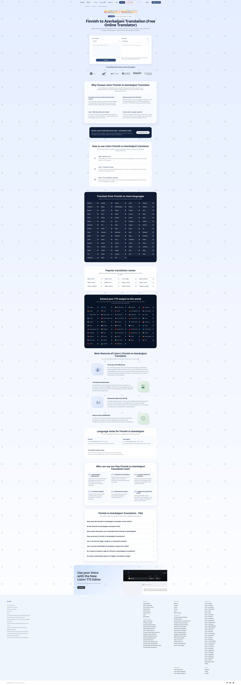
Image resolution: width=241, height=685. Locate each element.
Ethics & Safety (177, 613)
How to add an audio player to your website (17, 637)
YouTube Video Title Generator (150, 643)
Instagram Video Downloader (181, 624)
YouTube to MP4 (178, 619)
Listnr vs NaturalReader (210, 626)
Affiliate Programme (12, 609)
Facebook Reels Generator (149, 624)
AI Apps (206, 663)
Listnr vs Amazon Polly (210, 643)
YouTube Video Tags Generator (150, 641)
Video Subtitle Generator (149, 628)
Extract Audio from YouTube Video (182, 621)
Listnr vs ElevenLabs (209, 620)
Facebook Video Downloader (181, 623)
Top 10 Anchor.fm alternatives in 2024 (16, 617)
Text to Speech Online (148, 607)
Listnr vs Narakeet (209, 648)
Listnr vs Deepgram (209, 654)
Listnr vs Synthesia (209, 624)
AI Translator (146, 616)
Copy (148, 38)
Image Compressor (178, 641)
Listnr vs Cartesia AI (209, 646)
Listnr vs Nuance (209, 637)
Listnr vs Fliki (208, 613)
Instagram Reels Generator (149, 626)
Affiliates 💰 (110, 2)
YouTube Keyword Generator (150, 647)
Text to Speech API (178, 669)
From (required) (95, 38)
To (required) (124, 38)
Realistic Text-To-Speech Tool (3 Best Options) (17, 631)
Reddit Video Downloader (180, 636)
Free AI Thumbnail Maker (180, 632)
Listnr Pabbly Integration (180, 673)
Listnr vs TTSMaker (209, 652)
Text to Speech (146, 603)
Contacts (176, 605)
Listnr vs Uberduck (209, 618)
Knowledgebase (11, 605)
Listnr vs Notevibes (209, 614)
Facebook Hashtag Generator (150, 636)
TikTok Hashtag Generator (149, 638)
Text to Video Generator (149, 630)
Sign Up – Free (156, 2)
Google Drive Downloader (180, 634)
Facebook (207, 669)
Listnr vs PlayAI (208, 603)
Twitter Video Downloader (180, 630)
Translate (122, 2)
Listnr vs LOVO (208, 660)
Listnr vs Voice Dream (210, 633)
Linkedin (207, 673)
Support (176, 603)
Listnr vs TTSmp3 (209, 605)
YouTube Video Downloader (180, 617)
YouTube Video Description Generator (152, 645)
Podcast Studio (146, 613)
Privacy (175, 609)
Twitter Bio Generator (148, 639)
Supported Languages (12, 607)
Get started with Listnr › (143, 132)
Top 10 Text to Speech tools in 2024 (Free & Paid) (18, 615)
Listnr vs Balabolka (209, 656)
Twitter (206, 671)
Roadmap (9, 611)
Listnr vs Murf (208, 611)
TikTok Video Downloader (180, 626)
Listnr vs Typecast (209, 629)
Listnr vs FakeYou (209, 616)
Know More (81, 587)
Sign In (147, 2)
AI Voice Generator (147, 605)
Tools (116, 2)
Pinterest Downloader (179, 638)
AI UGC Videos (130, 2)
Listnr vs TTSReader (209, 645)
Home (88, 6)
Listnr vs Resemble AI (210, 628)
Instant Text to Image (179, 645)
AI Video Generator (147, 623)
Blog (8, 613)
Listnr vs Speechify (209, 658)
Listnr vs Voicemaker (210, 609)
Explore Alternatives (209, 661)
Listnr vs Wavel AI (209, 639)
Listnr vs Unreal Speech (210, 641)
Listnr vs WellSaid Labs (210, 622)
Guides (175, 607)
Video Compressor (178, 639)
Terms (175, 611)
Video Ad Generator (148, 621)
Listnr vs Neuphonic (209, 635)
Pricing (95, 2)
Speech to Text (146, 609)
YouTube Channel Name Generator (151, 632)
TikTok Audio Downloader (180, 628)
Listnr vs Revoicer (209, 631)
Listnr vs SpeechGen (209, 650)
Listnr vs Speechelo (209, 607)
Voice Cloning (102, 2)
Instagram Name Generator (149, 634)
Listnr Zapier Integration (180, 671)
